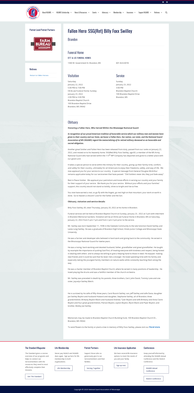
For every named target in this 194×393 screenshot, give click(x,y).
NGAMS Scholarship (62, 12)
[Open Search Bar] (166, 12)
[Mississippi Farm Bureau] (43, 44)
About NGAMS (46, 12)
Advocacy (105, 12)
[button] (53, 12)
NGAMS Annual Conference (151, 369)
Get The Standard (34, 376)
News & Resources (81, 12)
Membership (117, 12)
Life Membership (63, 368)
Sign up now (121, 365)
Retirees (157, 12)
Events (94, 12)
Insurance (130, 12)
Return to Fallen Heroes (39, 75)
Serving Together (93, 368)
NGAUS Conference (153, 379)
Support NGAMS (144, 12)
